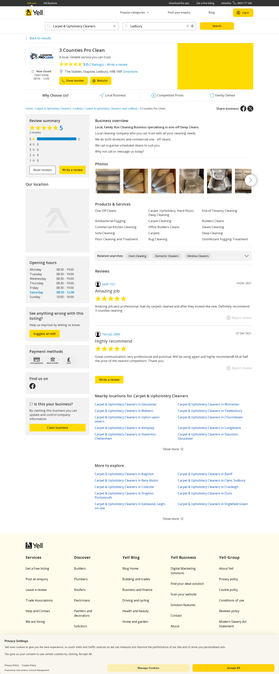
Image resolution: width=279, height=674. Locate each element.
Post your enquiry (179, 12)
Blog (212, 12)
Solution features (183, 605)
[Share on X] (250, 109)
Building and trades (136, 579)
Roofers (79, 590)
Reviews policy (229, 611)
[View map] (57, 220)
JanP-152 (108, 284)
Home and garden (135, 622)
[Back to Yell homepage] (35, 12)
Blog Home (130, 568)
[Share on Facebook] (243, 109)
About (175, 626)
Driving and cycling (135, 600)
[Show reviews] (44, 129)
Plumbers (81, 579)
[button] (114, 26)
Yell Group (229, 557)
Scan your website (183, 594)
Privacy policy (228, 579)
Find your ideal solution (187, 584)
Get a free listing (205, 3)
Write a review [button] (72, 170)
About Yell (226, 568)
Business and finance (137, 590)
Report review (241, 318)
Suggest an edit (44, 334)
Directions (130, 71)
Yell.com (31, 3)
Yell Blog (131, 557)
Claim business (57, 428)
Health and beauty (135, 611)
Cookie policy (228, 590)
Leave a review (36, 590)
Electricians (82, 600)
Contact (176, 615)
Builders (80, 568)
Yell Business (50, 3)
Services (33, 557)
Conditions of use (231, 600)
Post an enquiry (37, 579)
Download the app (179, 3)
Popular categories (132, 12)
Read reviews (42, 170)
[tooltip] (192, 26)
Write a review (117, 64)
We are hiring (35, 622)
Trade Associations (39, 600)
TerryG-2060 (111, 334)
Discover (82, 557)
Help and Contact (38, 611)
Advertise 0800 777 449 (236, 3)
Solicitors (80, 626)
